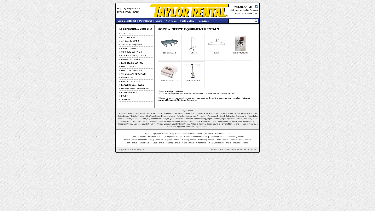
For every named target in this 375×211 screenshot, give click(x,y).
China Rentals (188, 143)
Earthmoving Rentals (235, 137)
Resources (203, 21)
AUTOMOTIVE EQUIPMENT (132, 45)
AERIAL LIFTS (127, 34)
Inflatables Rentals (240, 143)
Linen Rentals (189, 134)
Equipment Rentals (160, 134)
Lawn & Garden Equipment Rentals (138, 140)
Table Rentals (144, 143)
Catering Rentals (173, 143)
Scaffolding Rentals (206, 140)
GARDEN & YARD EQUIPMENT (134, 74)
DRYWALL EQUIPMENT (131, 59)
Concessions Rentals (222, 143)
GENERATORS (127, 78)
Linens (158, 21)
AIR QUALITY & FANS (130, 41)
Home (147, 134)
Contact (248, 14)
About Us (239, 14)
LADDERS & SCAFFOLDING (132, 85)
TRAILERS (125, 100)
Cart (256, 14)
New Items (171, 21)
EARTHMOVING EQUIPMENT (133, 63)
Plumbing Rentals (188, 140)
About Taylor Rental (205, 134)
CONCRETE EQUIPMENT (131, 52)
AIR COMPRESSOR (129, 37)
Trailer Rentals (222, 140)
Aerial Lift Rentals (139, 137)
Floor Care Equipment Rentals (167, 140)
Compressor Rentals (173, 137)
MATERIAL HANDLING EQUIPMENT (135, 89)
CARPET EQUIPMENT (130, 48)
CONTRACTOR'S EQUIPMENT (133, 56)
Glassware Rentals (203, 143)
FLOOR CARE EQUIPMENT (132, 70)
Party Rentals (175, 134)
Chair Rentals (158, 143)
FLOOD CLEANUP (128, 67)
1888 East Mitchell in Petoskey (244, 10)
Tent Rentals (132, 143)
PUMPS (124, 96)
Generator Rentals (217, 137)
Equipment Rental (126, 21)
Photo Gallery (187, 21)
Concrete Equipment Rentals (195, 137)
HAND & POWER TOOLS (131, 81)
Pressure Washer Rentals (240, 140)
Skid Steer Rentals (155, 137)
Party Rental (145, 21)
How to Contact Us (222, 134)
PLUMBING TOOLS (129, 92)
